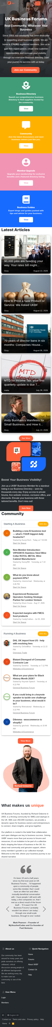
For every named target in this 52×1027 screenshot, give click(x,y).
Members (5, 1003)
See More (26, 438)
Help (30, 975)
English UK (14, 1015)
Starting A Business (14, 524)
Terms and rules (19, 1019)
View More (25, 741)
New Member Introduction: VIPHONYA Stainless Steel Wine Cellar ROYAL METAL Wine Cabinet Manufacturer (29, 554)
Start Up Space (19, 543)
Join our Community (25, 70)
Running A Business (15, 633)
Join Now (26, 508)
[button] (4, 3)
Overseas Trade (20, 653)
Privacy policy (33, 1019)
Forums (31, 959)
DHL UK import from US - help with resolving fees (28, 642)
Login (3, 998)
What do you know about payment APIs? (26, 576)
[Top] (9, 1024)
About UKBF (33, 964)
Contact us (32, 970)
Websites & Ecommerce (23, 669)
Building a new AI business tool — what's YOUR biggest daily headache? (29, 534)
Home (4, 1023)
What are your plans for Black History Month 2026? (28, 677)
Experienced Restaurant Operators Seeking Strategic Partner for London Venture (28, 597)
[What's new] (42, 3)
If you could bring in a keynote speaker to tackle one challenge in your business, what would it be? (29, 699)
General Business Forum (24, 688)
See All (43, 524)
